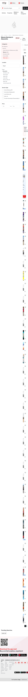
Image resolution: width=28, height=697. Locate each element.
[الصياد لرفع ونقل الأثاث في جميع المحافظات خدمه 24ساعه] (24, 240)
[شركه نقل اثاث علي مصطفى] (24, 547)
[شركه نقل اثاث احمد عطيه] (24, 382)
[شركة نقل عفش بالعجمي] (24, 311)
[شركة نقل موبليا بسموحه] (24, 299)
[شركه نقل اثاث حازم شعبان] (24, 465)
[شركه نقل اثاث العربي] (24, 216)
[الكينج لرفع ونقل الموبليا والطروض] (24, 142)
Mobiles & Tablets (16, 13)
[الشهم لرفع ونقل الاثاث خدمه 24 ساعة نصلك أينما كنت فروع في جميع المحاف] (24, 524)
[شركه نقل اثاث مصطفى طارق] (24, 323)
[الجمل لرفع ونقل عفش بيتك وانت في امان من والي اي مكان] (24, 83)
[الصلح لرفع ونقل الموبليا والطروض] (24, 71)
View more (5, 58)
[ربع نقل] (24, 536)
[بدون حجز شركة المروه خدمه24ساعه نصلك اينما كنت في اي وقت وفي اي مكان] (24, 276)
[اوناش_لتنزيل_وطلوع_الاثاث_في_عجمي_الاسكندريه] (24, 205)
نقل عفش (4, 633)
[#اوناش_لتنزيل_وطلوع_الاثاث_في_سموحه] (24, 571)
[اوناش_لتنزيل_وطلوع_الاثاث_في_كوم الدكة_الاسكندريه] (24, 166)
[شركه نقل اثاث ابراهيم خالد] (24, 370)
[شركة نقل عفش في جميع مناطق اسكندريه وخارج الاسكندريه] (24, 618)
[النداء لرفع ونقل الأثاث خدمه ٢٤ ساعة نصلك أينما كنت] (24, 406)
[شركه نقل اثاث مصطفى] (24, 96)
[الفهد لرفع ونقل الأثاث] (24, 335)
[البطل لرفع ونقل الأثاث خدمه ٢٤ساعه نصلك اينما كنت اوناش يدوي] (24, 488)
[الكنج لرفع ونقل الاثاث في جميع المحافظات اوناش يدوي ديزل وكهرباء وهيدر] (24, 512)
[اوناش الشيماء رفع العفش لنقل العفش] (24, 154)
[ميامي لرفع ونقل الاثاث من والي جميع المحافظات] (24, 120)
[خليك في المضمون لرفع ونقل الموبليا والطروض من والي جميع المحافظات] (24, 358)
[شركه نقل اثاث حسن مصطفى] (24, 287)
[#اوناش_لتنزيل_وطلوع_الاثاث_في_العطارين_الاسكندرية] (24, 583)
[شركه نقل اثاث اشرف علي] (24, 441)
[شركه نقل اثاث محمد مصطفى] (24, 559)
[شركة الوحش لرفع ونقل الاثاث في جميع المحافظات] (24, 346)
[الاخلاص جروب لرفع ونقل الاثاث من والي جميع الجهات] (24, 108)
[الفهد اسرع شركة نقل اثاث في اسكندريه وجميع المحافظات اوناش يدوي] (24, 595)
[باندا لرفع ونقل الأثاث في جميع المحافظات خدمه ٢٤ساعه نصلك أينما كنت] (24, 264)
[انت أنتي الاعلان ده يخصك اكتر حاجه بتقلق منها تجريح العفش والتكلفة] (24, 60)
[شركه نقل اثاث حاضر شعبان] (24, 476)
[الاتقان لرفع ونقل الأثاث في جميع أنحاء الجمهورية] (24, 252)
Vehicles (4, 13)
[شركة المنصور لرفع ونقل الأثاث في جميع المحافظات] (24, 417)
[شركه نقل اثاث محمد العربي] (24, 228)
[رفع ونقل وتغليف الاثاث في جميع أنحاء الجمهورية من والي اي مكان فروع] (24, 429)
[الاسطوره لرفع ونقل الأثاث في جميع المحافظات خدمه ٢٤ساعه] (24, 500)
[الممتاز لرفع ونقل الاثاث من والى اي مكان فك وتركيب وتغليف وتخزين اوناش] (24, 606)
